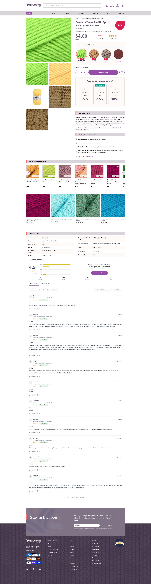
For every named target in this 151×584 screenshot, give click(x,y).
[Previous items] (28, 173)
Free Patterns (73, 569)
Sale (108, 13)
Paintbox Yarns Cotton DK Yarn (48, 181)
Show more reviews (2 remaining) (75, 497)
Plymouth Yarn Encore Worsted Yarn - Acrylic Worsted (113, 182)
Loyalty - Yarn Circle (53, 549)
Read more (31, 352)
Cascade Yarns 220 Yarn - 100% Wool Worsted (32, 181)
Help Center (95, 552)
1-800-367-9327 (96, 561)
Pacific (108, 117)
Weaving (95, 13)
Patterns (54, 13)
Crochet (81, 13)
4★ (35, 289)
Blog (49, 544)
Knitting (68, 13)
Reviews (50, 555)
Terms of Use (51, 558)
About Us (50, 547)
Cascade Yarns (80, 28)
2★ (44, 289)
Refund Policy (95, 549)
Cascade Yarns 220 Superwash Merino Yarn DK (96, 182)
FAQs (93, 558)
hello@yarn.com (96, 563)
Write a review (99, 273)
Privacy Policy (84, 530)
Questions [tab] (45, 283)
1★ (48, 289)
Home (77, 18)
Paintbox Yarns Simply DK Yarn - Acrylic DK (65, 181)
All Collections (74, 566)
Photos (55, 289)
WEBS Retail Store (52, 552)
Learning (121, 13)
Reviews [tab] (33, 283)
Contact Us (95, 544)
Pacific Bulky (85, 130)
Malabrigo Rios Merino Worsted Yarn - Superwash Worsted (81, 182)
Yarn (41, 13)
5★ (31, 289)
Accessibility (95, 555)
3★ (39, 289)
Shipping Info (95, 547)
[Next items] (123, 173)
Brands (72, 547)
